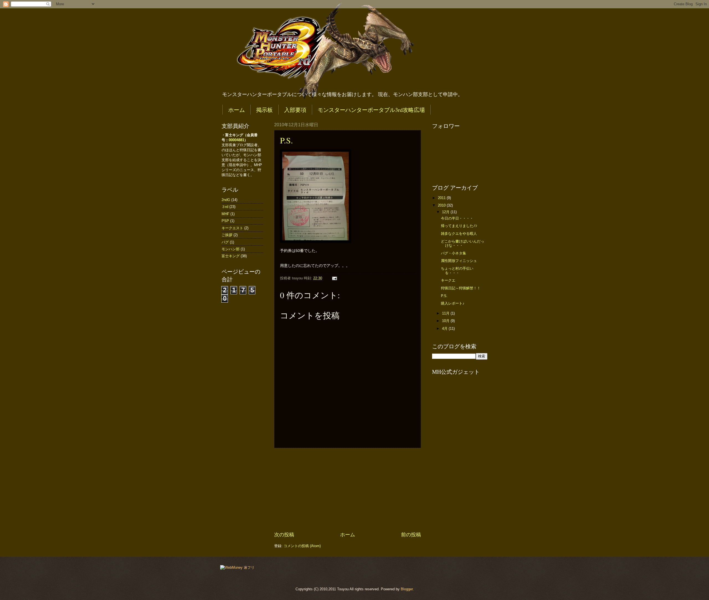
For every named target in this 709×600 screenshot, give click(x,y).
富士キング (231, 256)
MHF (225, 214)
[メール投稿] (333, 278)
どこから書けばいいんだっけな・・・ (462, 243)
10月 (446, 321)
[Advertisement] (347, 489)
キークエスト (232, 228)
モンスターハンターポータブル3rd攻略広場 (371, 110)
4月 (445, 328)
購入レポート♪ (452, 303)
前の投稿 (411, 534)
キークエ (448, 280)
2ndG (226, 200)
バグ (225, 242)
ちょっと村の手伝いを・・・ (457, 270)
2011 (442, 198)
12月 (446, 212)
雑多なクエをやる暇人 (459, 233)
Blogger (407, 589)
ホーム (236, 110)
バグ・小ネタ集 (453, 253)
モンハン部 (231, 249)
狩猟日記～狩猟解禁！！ (461, 288)
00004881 (236, 140)
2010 (442, 205)
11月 (446, 313)
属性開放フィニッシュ (459, 261)
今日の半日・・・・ (457, 218)
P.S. (286, 140)
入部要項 (295, 110)
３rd (225, 207)
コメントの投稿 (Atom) (302, 546)
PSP (225, 221)
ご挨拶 (227, 235)
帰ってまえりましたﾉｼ (459, 226)
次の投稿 (284, 534)
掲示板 (264, 110)
